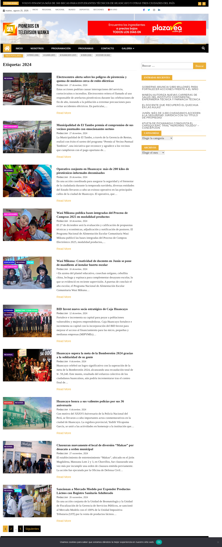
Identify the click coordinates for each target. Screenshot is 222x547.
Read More (64, 113)
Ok (158, 542)
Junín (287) (50, 55)
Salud (30, 262)
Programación (61, 48)
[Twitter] (149, 10)
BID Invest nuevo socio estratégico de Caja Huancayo (92, 309)
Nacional (60, 10)
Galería (127, 48)
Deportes (84, 10)
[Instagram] (154, 10)
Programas (85, 48)
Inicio (35, 10)
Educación (9, 262)
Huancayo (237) (69, 55)
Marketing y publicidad (26, 310)
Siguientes (32, 528)
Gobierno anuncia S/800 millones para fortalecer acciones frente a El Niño (170, 88)
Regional (46, 10)
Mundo (72, 10)
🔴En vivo (112, 10)
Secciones (98, 10)
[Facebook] (144, 10)
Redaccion (62, 85)
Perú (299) (34, 55)
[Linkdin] (159, 10)
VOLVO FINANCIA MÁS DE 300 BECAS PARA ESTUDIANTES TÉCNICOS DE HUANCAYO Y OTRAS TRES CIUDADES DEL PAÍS (98, 3)
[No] (218, 542)
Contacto (107, 48)
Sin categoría (10, 126)
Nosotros (37, 48)
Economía (8, 310)
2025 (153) (87, 55)
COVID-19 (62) (104, 55)
